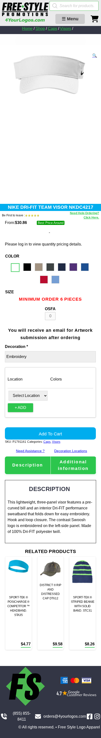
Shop (40, 28)
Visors (65, 28)
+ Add (20, 408)
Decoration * (16, 346)
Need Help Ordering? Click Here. (84, 215)
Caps (52, 28)
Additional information (73, 465)
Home (27, 28)
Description (27, 465)
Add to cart (50, 433)
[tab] (27, 465)
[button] (94, 56)
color (12, 256)
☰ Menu (70, 18)
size (9, 292)
